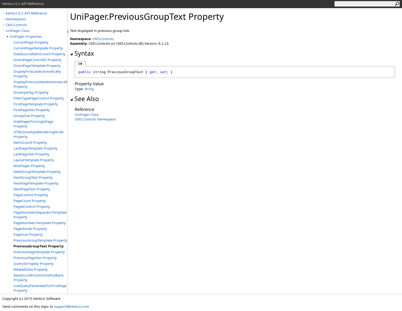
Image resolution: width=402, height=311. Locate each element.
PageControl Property (30, 194)
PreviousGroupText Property (38, 246)
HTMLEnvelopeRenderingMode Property (38, 134)
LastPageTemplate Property (35, 148)
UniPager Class (18, 30)
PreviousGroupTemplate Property (40, 240)
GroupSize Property (29, 115)
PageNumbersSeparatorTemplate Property (40, 214)
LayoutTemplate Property (33, 159)
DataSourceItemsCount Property (39, 53)
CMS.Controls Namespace (95, 119)
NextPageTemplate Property (35, 183)
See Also (86, 99)
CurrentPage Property (30, 42)
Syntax (84, 53)
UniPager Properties (26, 36)
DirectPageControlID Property (37, 59)
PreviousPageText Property (35, 257)
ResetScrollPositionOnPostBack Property (38, 277)
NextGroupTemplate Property (37, 171)
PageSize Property (28, 234)
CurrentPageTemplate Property (38, 48)
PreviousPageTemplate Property (39, 251)
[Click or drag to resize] (68, 31)
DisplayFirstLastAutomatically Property (37, 73)
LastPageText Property (31, 154)
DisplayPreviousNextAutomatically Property (40, 84)
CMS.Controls (16, 24)
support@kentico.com (71, 306)
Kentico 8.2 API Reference (26, 13)
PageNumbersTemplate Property (39, 222)
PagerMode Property (30, 228)
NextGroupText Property (33, 177)
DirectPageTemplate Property (36, 65)
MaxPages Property (29, 165)
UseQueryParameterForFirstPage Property (40, 288)
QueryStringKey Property (33, 263)
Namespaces (16, 19)
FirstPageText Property (31, 109)
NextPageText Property (31, 189)
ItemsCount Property (30, 142)
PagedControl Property (31, 206)
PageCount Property (29, 200)
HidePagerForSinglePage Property (33, 123)
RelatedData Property (30, 269)
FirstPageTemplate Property (35, 104)
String (89, 88)
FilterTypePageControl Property (38, 98)
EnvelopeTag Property (31, 92)
